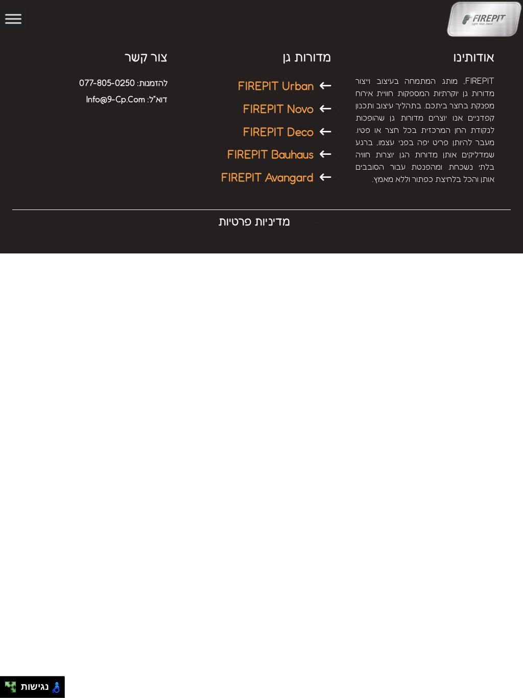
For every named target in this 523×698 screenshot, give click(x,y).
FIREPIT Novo (278, 108)
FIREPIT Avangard (267, 177)
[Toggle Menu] (13, 19)
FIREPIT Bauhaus (270, 154)
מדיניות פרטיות (254, 221)
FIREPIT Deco (278, 131)
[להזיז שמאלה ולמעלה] (8, 684)
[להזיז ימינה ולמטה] (13, 690)
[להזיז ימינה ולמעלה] (13, 684)
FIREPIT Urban (276, 85)
